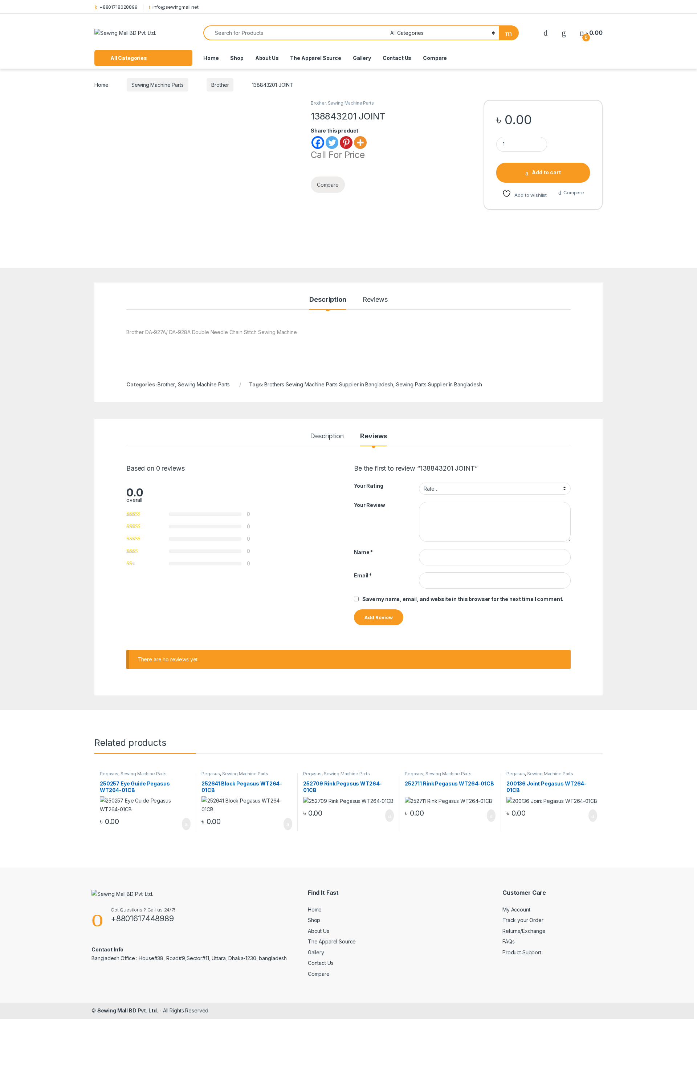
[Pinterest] (346, 142)
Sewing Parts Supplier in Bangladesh (439, 384)
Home (211, 58)
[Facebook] (317, 142)
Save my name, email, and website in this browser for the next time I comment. (462, 599)
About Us (267, 58)
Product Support (521, 952)
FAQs (508, 941)
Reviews (375, 299)
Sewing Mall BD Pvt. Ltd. (127, 1010)
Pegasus (109, 773)
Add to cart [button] (186, 824)
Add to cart (546, 172)
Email (363, 575)
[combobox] (294, 32)
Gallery (362, 58)
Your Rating (368, 486)
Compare (435, 58)
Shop (236, 58)
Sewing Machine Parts (157, 85)
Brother (220, 85)
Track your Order (522, 920)
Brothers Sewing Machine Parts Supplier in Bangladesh (328, 384)
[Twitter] (332, 142)
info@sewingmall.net (175, 7)
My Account (516, 909)
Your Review (369, 505)
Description (327, 299)
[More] (360, 142)
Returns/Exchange (524, 931)
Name (363, 552)
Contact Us (397, 58)
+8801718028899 (118, 7)
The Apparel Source (315, 58)
